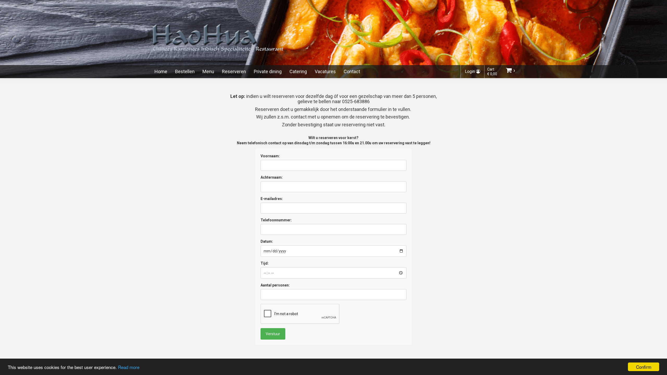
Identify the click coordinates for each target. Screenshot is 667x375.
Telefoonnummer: (276, 220)
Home (161, 71)
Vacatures (325, 71)
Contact (352, 71)
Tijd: (265, 263)
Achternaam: (272, 177)
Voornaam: (270, 156)
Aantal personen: (275, 285)
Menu (208, 71)
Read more (128, 367)
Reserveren (234, 71)
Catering (298, 71)
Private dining (268, 71)
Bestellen (185, 71)
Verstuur (273, 334)
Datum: (267, 241)
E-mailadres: (272, 199)
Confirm (643, 367)
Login (470, 71)
